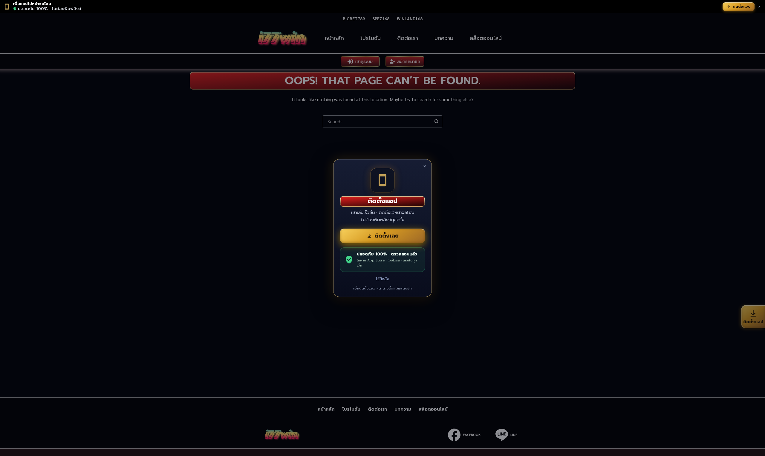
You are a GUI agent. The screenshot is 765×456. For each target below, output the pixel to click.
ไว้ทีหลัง (382, 279)
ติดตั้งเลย (386, 236)
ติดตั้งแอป (742, 6)
